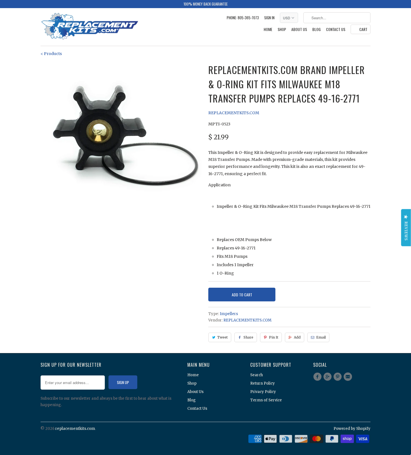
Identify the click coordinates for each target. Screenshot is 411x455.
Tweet (222, 337)
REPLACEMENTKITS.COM (233, 112)
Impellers (229, 313)
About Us (299, 29)
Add (297, 337)
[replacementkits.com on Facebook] (318, 377)
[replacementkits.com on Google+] (328, 377)
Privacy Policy (263, 391)
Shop (282, 29)
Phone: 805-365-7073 (243, 17)
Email (321, 337)
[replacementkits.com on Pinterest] (339, 377)
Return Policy (262, 383)
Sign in (269, 17)
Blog (316, 29)
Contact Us (335, 29)
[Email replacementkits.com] (349, 377)
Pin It (273, 337)
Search (256, 375)
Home (268, 29)
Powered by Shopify (352, 428)
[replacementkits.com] (89, 27)
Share (248, 337)
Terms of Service (266, 400)
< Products (51, 53)
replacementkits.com (75, 428)
